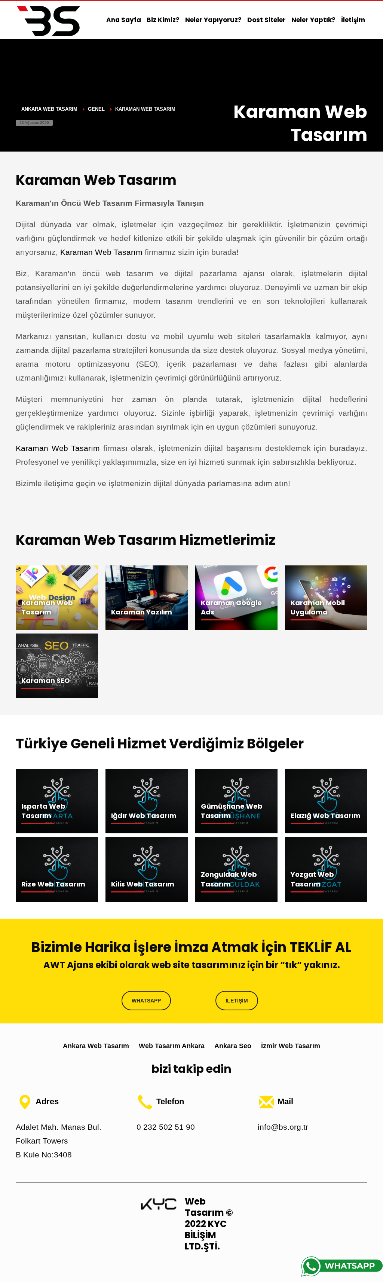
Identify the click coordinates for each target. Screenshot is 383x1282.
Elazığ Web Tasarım (326, 815)
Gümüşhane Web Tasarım (232, 811)
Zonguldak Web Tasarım (229, 879)
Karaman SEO (45, 680)
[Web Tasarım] (158, 1203)
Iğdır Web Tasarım (144, 815)
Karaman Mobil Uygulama (318, 607)
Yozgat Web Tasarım (312, 879)
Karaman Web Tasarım (101, 252)
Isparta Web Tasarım (43, 811)
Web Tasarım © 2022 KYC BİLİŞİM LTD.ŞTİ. (209, 1223)
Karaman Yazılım (141, 612)
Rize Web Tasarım (53, 884)
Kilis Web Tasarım (142, 884)
